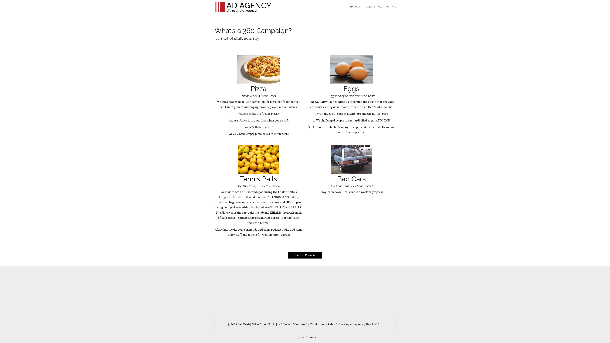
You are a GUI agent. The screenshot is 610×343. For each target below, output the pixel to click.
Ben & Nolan (374, 324)
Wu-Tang (391, 6)
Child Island (317, 324)
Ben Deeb (244, 324)
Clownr (287, 324)
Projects (369, 6)
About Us (355, 6)
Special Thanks (306, 337)
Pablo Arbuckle (338, 324)
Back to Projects (305, 255)
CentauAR (301, 324)
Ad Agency (357, 324)
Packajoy (274, 324)
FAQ (380, 6)
